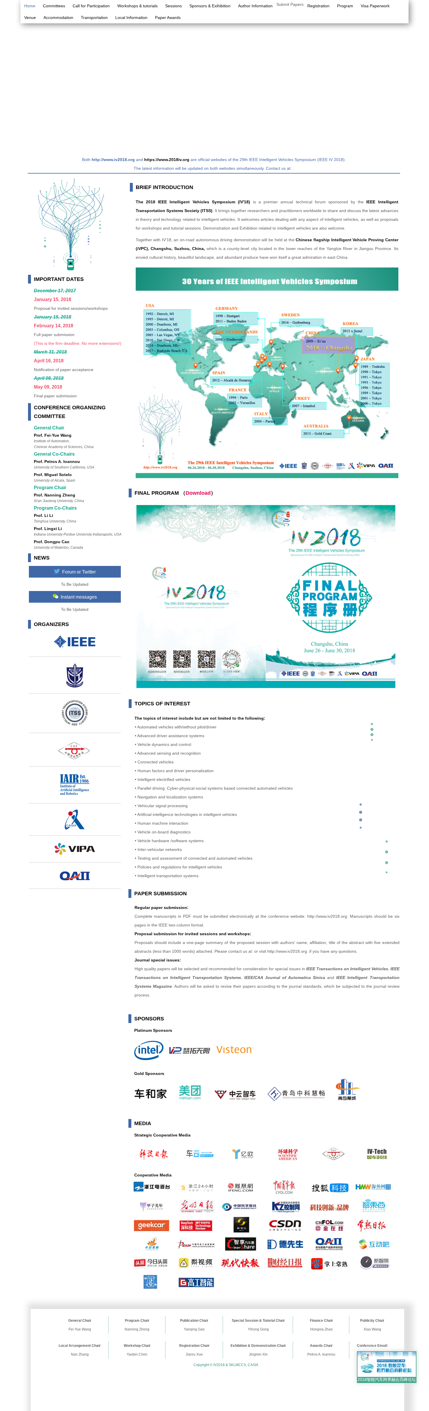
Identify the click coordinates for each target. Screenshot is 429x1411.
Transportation (94, 17)
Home (29, 6)
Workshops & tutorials (137, 6)
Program (345, 6)
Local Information (131, 17)
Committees (54, 6)
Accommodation (58, 17)
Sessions (173, 6)
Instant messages (77, 597)
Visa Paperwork (375, 6)
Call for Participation (91, 6)
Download (198, 493)
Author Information (255, 6)
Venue (30, 17)
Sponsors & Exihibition (210, 6)
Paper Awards (168, 17)
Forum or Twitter (78, 571)
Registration (318, 6)
